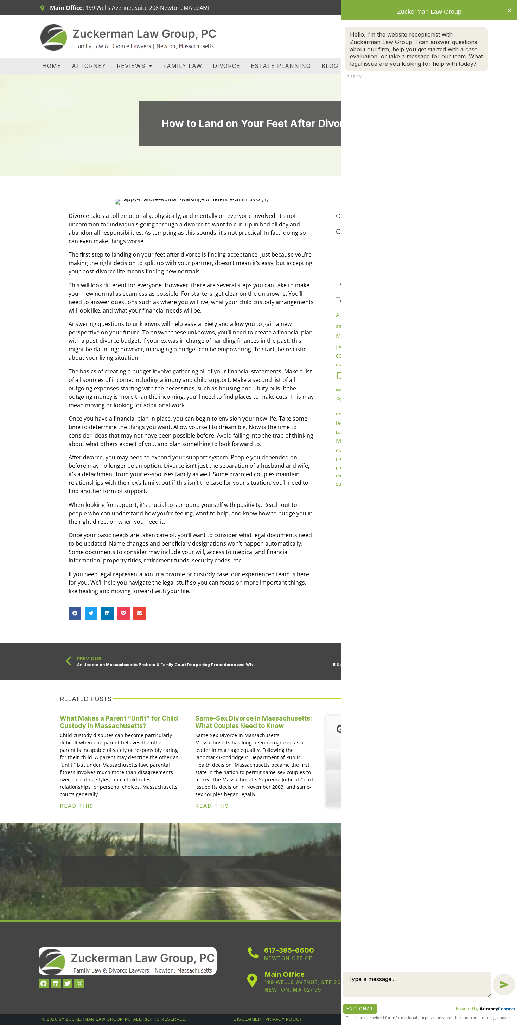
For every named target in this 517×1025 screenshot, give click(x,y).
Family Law (182, 65)
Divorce (226, 65)
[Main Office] (252, 980)
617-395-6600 (289, 950)
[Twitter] (68, 984)
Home (51, 65)
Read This (77, 806)
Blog (329, 65)
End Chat (360, 1008)
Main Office (284, 974)
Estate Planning (281, 65)
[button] (75, 613)
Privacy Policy (283, 1019)
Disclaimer (247, 1019)
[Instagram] (79, 984)
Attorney (89, 65)
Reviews (131, 65)
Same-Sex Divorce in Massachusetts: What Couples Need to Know (253, 722)
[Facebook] (44, 984)
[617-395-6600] (253, 952)
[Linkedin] (56, 984)
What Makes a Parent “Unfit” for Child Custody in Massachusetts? (119, 722)
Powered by (485, 1009)
